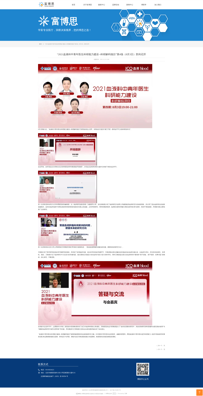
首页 (40, 44)
